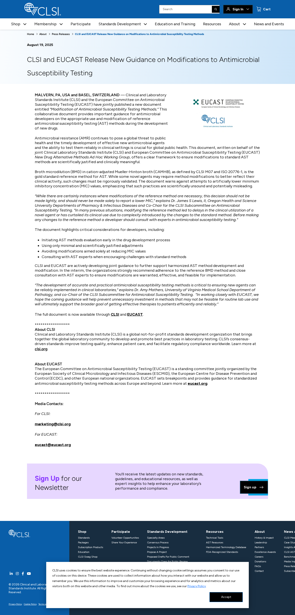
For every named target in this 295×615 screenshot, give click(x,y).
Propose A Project (157, 552)
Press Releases (61, 34)
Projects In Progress (158, 547)
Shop (82, 532)
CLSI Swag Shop (87, 556)
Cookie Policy (30, 604)
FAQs (258, 566)
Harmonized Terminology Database (226, 547)
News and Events (269, 24)
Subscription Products (90, 547)
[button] (25, 24)
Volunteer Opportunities (125, 537)
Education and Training (175, 24)
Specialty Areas (156, 537)
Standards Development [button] (119, 24)
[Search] (216, 9)
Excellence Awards (265, 552)
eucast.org (197, 383)
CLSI (115, 314)
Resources (212, 24)
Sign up (250, 487)
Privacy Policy (196, 586)
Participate (81, 24)
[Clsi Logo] (19, 533)
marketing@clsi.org (53, 424)
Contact (259, 570)
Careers (259, 556)
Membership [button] (45, 24)
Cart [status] (266, 9)
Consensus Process (157, 542)
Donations (260, 561)
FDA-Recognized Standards (222, 552)
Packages (83, 542)
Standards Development (167, 532)
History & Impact (264, 537)
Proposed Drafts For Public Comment (168, 556)
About (43, 34)
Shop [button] (15, 24)
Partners (259, 547)
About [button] (234, 24)
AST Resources (214, 542)
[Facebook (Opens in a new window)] (23, 574)
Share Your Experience (124, 542)
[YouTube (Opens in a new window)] (29, 574)
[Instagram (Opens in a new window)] (17, 574)
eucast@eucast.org (53, 444)
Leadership (261, 542)
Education (83, 552)
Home (30, 34)
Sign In (238, 9)
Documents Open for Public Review (167, 561)
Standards (84, 537)
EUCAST (135, 314)
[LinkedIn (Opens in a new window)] (11, 574)
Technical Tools (214, 537)
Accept (226, 597)
